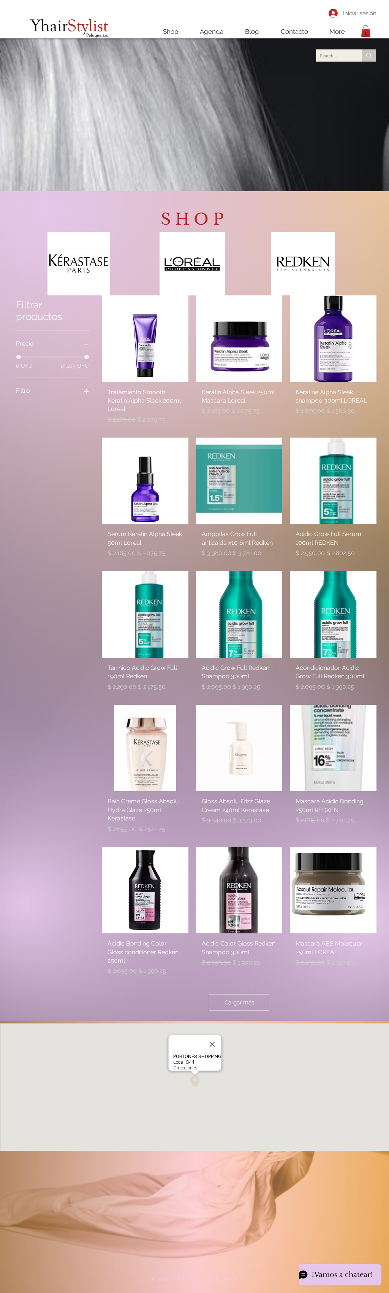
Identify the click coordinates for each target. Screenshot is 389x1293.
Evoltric (226, 1279)
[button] (366, 31)
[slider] (18, 357)
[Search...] (369, 55)
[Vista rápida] (145, 338)
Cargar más (239, 1002)
